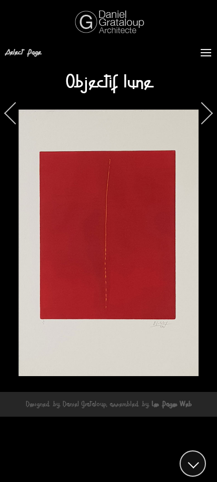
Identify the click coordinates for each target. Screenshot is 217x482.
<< (15, 113)
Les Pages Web (172, 404)
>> (202, 113)
